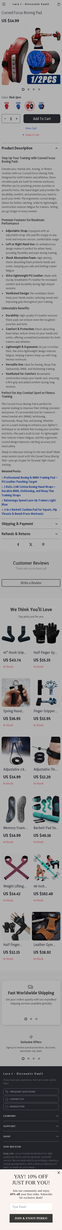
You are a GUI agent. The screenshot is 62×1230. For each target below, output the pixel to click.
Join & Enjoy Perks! (31, 1218)
